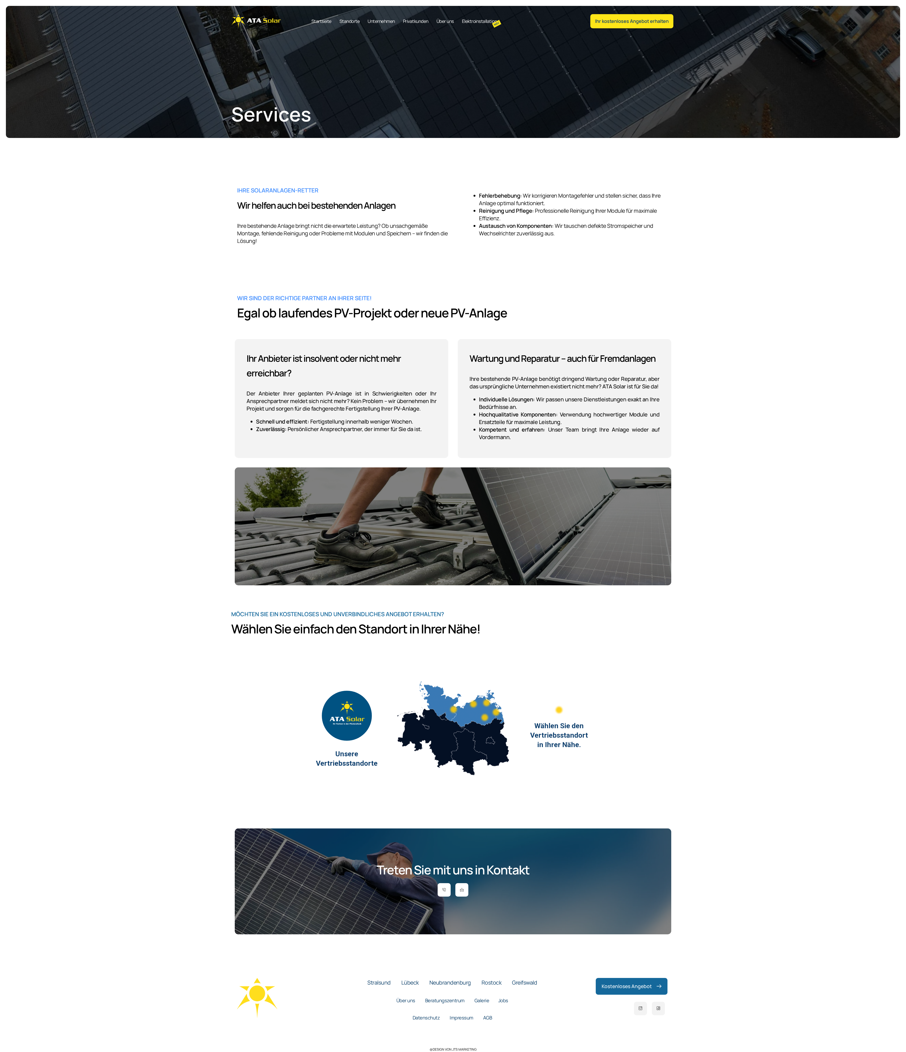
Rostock (492, 982)
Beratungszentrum (445, 1000)
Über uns (445, 21)
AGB (487, 1018)
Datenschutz (426, 1018)
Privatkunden (415, 21)
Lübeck (410, 982)
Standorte (350, 21)
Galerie (481, 1000)
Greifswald (524, 982)
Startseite (321, 21)
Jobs (503, 1000)
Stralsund (379, 982)
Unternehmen (381, 21)
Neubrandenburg (450, 982)
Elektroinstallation (479, 21)
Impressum (461, 1018)
